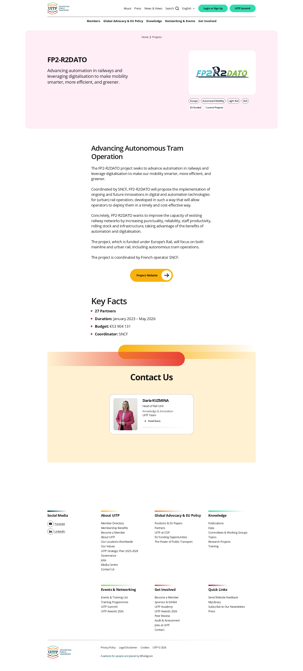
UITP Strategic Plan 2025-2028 (119, 551)
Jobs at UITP (162, 625)
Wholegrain (146, 656)
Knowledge (154, 21)
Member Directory (112, 523)
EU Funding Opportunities (171, 537)
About (127, 8)
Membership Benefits (114, 528)
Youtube (59, 524)
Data (211, 528)
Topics (212, 537)
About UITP (108, 537)
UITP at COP (162, 532)
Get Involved (207, 21)
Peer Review (162, 616)
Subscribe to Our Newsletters (226, 607)
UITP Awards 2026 (112, 611)
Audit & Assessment (167, 620)
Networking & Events (180, 21)
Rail (245, 100)
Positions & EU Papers (168, 523)
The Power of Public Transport (173, 542)
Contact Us (108, 569)
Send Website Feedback (223, 597)
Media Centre (109, 565)
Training (213, 546)
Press (137, 8)
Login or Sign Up (213, 8)
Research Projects (219, 542)
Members (93, 21)
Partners (160, 528)
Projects (156, 37)
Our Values (108, 546)
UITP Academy (164, 607)
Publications (216, 523)
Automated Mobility (213, 100)
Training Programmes (114, 602)
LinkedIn (59, 531)
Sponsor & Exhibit (166, 602)
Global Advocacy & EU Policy (123, 21)
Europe (194, 100)
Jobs (103, 560)
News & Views (153, 8)
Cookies (145, 647)
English (186, 8)
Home (145, 37)
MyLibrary (214, 602)
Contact (159, 630)
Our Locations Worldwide (117, 542)
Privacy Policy (108, 647)
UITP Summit (242, 8)
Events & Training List (114, 597)
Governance (108, 555)
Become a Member (113, 532)
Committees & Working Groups (227, 532)
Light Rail (234, 100)
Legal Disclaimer (128, 647)
